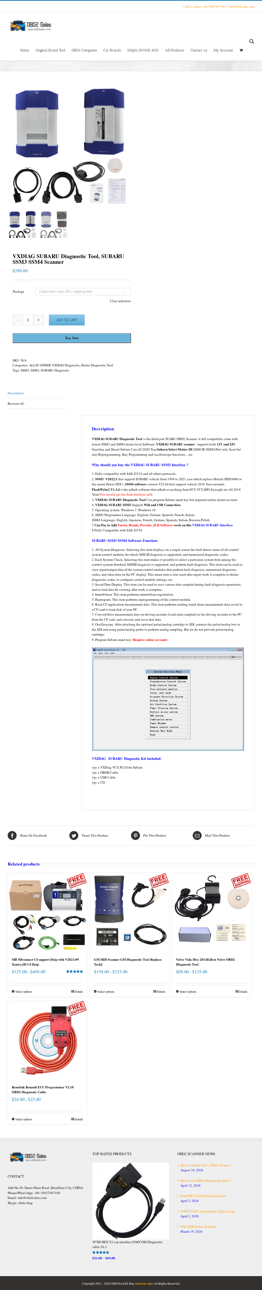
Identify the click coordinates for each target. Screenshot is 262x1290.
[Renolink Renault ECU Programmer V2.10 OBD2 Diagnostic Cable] (47, 1039)
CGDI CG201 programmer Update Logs (207, 1211)
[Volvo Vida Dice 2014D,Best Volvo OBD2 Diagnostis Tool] (211, 912)
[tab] (37, 393)
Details (79, 991)
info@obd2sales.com (241, 6)
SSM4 (35, 370)
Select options (23, 991)
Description (16, 393)
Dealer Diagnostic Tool (97, 365)
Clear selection (120, 301)
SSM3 (25, 370)
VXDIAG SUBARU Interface (212, 524)
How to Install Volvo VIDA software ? (206, 1165)
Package (18, 291)
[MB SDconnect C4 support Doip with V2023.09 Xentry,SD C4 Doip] (47, 912)
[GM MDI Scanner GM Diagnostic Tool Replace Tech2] (129, 912)
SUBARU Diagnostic (55, 370)
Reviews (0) (16, 403)
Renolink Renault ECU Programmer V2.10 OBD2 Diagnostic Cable (43, 1090)
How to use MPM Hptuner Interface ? (206, 1180)
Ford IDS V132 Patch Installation (203, 1196)
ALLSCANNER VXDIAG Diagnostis (54, 365)
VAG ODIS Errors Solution (198, 1226)
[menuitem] (28, 50)
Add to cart (66, 320)
